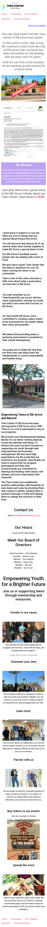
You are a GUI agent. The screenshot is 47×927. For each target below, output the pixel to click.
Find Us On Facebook (37, 26)
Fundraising (16, 14)
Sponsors (6, 19)
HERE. (41, 197)
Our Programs (31, 14)
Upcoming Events (22, 19)
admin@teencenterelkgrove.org (26, 515)
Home (4, 14)
